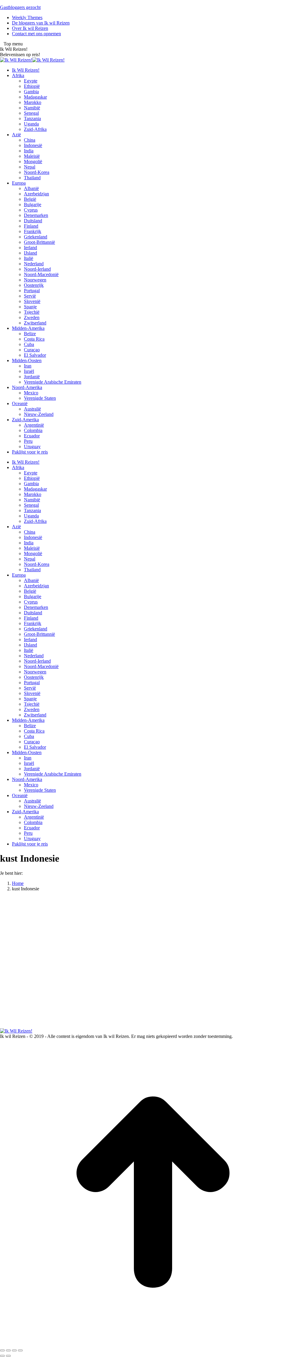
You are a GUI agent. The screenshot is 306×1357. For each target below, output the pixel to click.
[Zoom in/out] (20, 1350)
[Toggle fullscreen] (14, 1350)
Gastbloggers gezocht (20, 7)
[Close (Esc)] (2, 1350)
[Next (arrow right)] (8, 1356)
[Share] (8, 1350)
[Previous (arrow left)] (2, 1356)
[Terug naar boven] (153, 1343)
